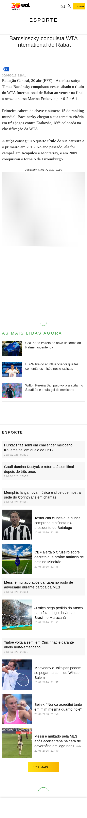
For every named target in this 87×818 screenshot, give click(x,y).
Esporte (43, 20)
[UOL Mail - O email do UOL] (62, 6)
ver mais (41, 767)
